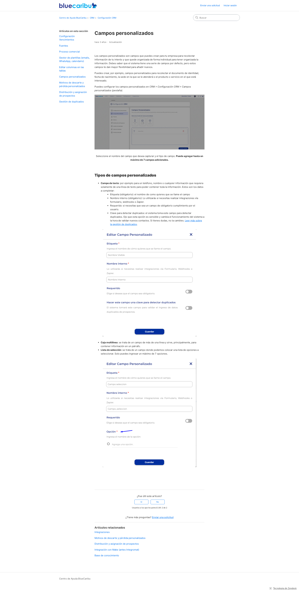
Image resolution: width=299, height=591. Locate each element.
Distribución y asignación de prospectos (73, 94)
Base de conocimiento (107, 555)
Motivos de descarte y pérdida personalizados (72, 84)
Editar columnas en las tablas (71, 69)
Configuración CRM (107, 18)
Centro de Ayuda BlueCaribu (73, 18)
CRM (92, 18)
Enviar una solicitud (210, 5)
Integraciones (102, 532)
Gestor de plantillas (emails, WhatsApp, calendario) (74, 59)
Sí (141, 502)
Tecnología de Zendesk (285, 588)
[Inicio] (78, 5)
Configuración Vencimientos (67, 38)
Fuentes (63, 45)
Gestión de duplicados (71, 101)
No (157, 502)
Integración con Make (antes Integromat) (117, 549)
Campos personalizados (72, 76)
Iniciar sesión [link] (230, 5)
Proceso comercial (69, 51)
